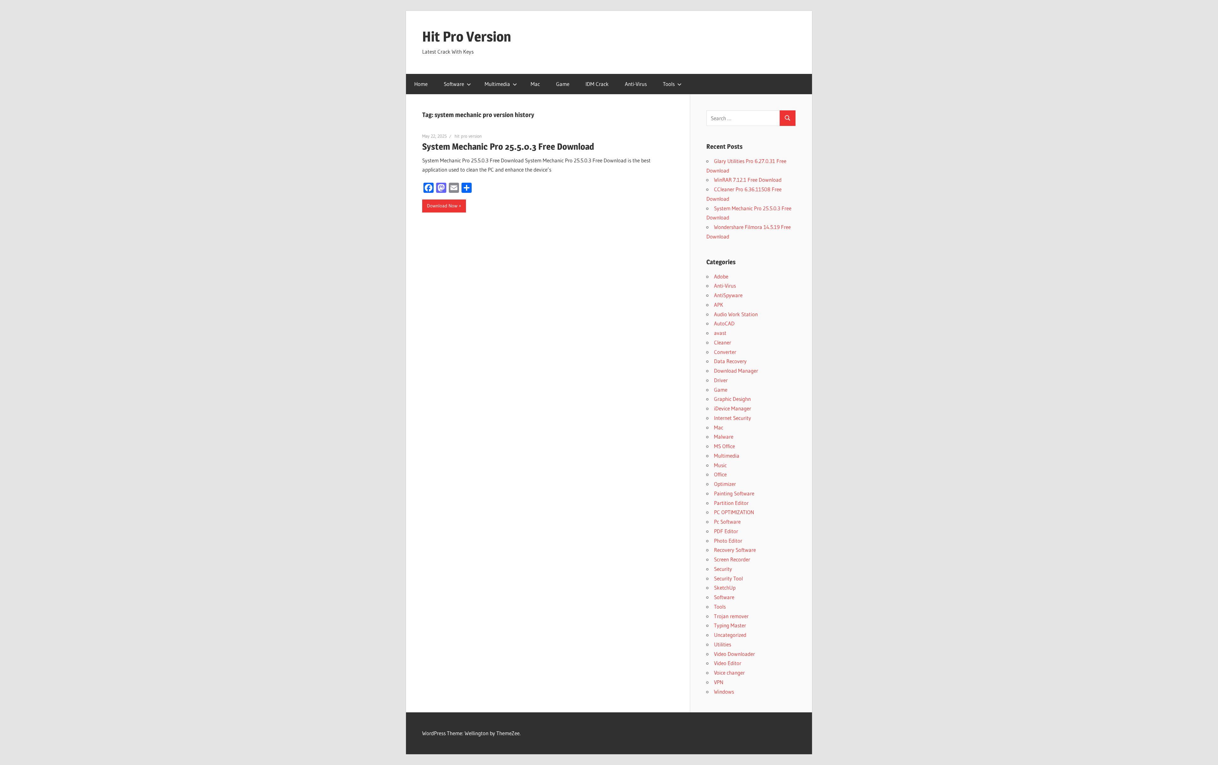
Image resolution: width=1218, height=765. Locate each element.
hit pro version (468, 136)
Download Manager (736, 370)
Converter (725, 352)
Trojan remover (731, 616)
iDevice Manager (732, 408)
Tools (669, 84)
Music (720, 465)
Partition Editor (731, 503)
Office (720, 474)
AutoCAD (724, 323)
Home (421, 84)
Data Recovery (730, 361)
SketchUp (725, 587)
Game (562, 84)
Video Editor (727, 663)
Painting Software (734, 493)
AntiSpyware (728, 295)
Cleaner (722, 342)
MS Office (724, 446)
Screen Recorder (732, 559)
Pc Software (727, 521)
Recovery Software (735, 549)
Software (454, 84)
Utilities (722, 644)
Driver (721, 380)
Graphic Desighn (732, 399)
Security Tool (728, 578)
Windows (724, 691)
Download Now (442, 206)
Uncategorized (730, 634)
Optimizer (725, 484)
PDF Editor (726, 531)
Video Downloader (734, 654)
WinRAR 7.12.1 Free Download (748, 179)
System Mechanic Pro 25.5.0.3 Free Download (508, 146)
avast (720, 333)
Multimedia (497, 84)
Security (723, 569)
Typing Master (730, 625)
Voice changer (729, 672)
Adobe (721, 276)
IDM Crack (597, 84)
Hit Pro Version (466, 36)
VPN (719, 682)
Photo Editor (728, 540)
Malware (723, 436)
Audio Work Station (736, 314)
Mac (535, 84)
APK (718, 304)
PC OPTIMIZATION (734, 512)
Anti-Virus (636, 84)
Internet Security (732, 418)
